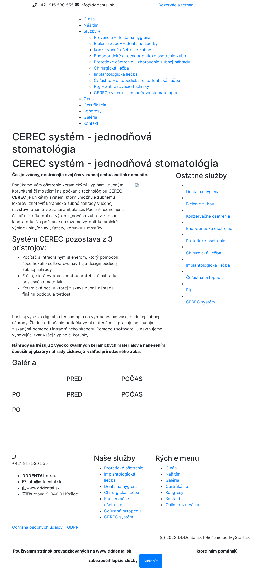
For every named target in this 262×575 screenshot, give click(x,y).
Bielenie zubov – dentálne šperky (126, 43)
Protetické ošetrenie (123, 467)
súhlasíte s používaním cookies (163, 551)
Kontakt (91, 123)
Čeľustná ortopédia (123, 510)
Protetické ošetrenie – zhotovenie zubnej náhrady (142, 61)
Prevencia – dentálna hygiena (122, 37)
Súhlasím (151, 561)
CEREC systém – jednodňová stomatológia (135, 92)
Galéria (90, 117)
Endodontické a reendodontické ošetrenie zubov (141, 55)
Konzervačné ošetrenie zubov (122, 49)
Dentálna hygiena (121, 486)
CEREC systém (118, 517)
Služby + (92, 31)
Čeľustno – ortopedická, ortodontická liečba (137, 80)
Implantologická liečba (116, 74)
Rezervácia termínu (177, 4)
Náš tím (91, 25)
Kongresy (93, 111)
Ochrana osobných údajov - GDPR (45, 527)
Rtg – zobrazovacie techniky (121, 86)
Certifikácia (95, 104)
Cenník (90, 98)
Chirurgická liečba (111, 68)
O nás (89, 18)
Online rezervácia (182, 504)
